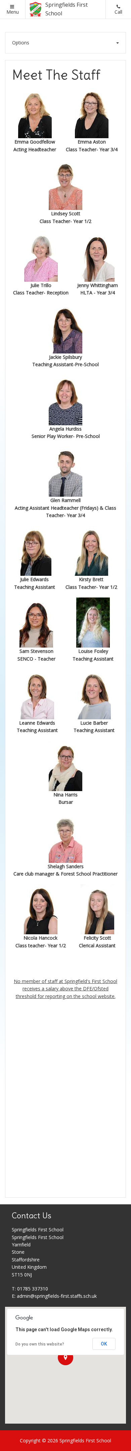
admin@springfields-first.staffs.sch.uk (57, 1296)
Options (20, 42)
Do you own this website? (39, 1344)
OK (104, 1344)
